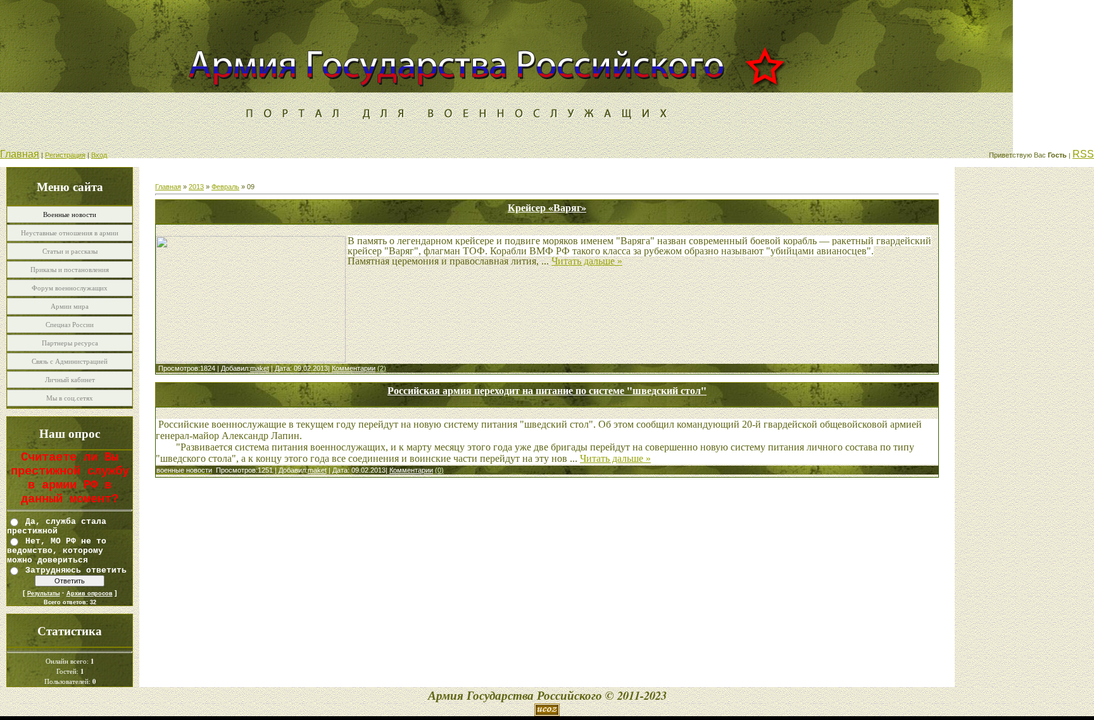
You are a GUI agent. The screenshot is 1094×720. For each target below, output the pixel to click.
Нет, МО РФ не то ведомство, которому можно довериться (56, 550)
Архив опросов (89, 593)
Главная (19, 154)
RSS (1083, 154)
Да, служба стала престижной (56, 526)
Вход (99, 155)
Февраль (225, 186)
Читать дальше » (586, 261)
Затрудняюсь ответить (76, 569)
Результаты (43, 593)
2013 (196, 186)
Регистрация (65, 155)
